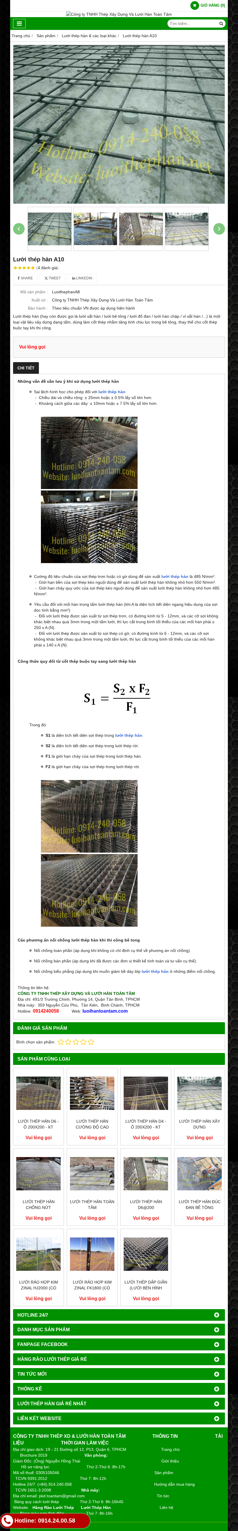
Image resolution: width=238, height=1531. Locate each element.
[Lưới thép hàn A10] (119, 124)
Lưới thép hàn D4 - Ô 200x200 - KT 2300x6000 (145, 1127)
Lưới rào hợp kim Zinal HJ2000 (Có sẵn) (38, 1288)
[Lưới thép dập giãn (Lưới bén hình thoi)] (146, 1254)
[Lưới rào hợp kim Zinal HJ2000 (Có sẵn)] (38, 1254)
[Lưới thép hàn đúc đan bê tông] (199, 1173)
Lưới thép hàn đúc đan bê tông (200, 1204)
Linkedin (83, 278)
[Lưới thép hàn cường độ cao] (92, 1093)
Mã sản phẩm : (34, 292)
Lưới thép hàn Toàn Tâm (92, 1204)
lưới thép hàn (111, 391)
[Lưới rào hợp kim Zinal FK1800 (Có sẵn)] (92, 1254)
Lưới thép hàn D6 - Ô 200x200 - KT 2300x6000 (38, 1127)
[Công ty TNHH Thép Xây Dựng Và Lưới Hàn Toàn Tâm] (119, 14)
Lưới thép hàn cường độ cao (92, 1124)
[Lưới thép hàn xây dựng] (199, 1093)
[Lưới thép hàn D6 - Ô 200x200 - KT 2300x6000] (38, 1093)
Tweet (54, 278)
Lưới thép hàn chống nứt (39, 1204)
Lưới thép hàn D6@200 (146, 1204)
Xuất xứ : (39, 300)
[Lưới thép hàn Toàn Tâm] (92, 1173)
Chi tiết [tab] (26, 368)
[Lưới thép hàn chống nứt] (38, 1173)
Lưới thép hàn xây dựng (199, 1124)
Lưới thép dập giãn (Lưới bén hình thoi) (146, 1288)
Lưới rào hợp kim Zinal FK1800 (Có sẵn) (92, 1288)
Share (26, 278)
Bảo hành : (38, 308)
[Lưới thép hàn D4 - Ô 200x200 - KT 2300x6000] (146, 1093)
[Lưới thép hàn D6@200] (146, 1173)
